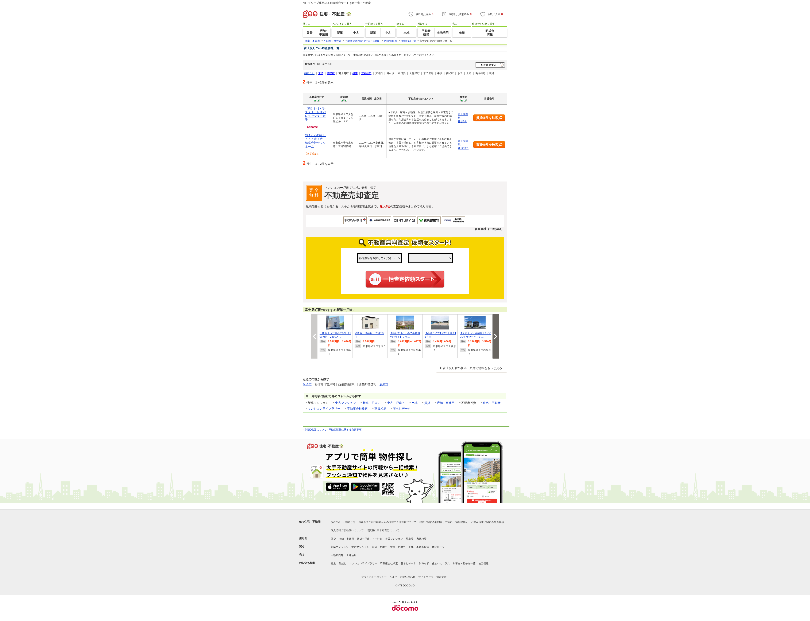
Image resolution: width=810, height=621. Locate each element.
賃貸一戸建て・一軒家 (369, 538)
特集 (333, 563)
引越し (342, 563)
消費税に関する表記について (383, 530)
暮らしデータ (402, 408)
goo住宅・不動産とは (343, 522)
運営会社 (441, 576)
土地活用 (351, 555)
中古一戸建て (396, 403)
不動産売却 (337, 555)
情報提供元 (461, 522)
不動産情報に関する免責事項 (345, 429)
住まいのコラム (441, 563)
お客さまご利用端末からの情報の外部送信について (387, 522)
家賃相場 (380, 408)
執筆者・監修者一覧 (464, 563)
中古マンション (345, 403)
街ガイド (424, 563)
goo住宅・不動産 (310, 521)
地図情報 (483, 563)
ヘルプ (393, 576)
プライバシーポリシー (374, 576)
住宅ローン (438, 547)
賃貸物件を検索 (487, 118)
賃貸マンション (394, 538)
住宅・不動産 (492, 403)
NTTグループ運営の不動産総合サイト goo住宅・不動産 (337, 2)
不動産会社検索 (357, 408)
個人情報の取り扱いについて (347, 530)
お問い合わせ (407, 576)
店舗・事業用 (446, 403)
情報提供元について (315, 429)
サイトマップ (425, 576)
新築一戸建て (371, 403)
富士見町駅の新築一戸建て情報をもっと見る (472, 368)
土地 (414, 403)
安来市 (383, 384)
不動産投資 (422, 547)
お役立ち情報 (307, 563)
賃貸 (427, 403)
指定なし (309, 73)
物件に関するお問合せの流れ (436, 522)
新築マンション (339, 547)
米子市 (307, 384)
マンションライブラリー (324, 408)
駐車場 (409, 538)
